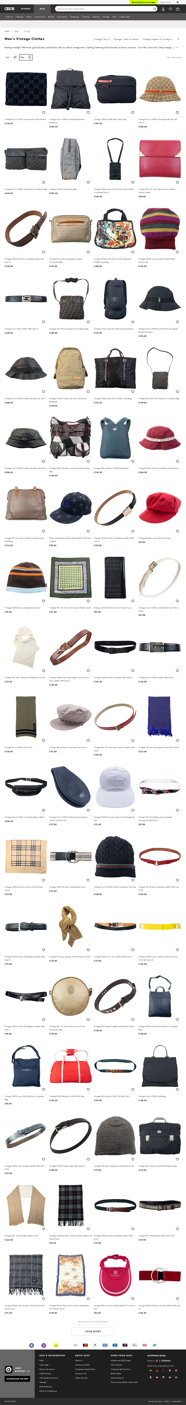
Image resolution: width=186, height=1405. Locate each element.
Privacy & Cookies (155, 1401)
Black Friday (116, 1373)
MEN (42, 8)
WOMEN (25, 8)
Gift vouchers (116, 1364)
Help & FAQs (165, 2)
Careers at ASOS (82, 1364)
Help (41, 1360)
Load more (93, 1331)
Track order (44, 1364)
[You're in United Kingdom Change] (177, 2)
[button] (151, 1370)
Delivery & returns (46, 1369)
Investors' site (80, 1373)
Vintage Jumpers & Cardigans (158, 39)
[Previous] (90, 39)
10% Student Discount (48, 1378)
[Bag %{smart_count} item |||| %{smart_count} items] (177, 8)
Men (17, 31)
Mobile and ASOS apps (121, 1360)
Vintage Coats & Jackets (126, 39)
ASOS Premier (45, 1373)
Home (7, 31)
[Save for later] (43, 112)
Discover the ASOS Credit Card (124, 1382)
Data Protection (45, 1386)
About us (79, 1360)
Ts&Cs (167, 1401)
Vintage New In (102, 39)
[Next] (178, 39)
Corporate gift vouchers (120, 1369)
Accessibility (176, 1401)
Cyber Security (81, 1378)
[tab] (9, 16)
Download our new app (143, 2)
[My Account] (163, 8)
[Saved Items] (170, 8)
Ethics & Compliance (48, 1391)
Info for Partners (117, 1378)
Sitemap (42, 1382)
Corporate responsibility (85, 1369)
